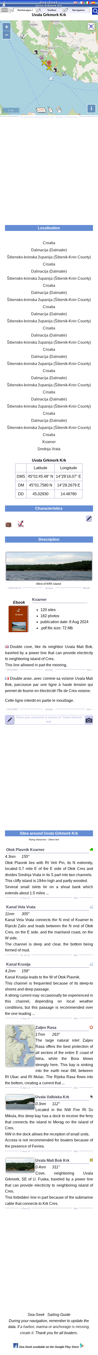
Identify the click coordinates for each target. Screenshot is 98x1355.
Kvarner (49, 442)
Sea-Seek (49, 2)
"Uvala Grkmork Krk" (49, 720)
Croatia (49, 243)
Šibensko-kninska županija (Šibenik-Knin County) (49, 257)
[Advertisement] (49, 169)
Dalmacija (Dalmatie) (49, 250)
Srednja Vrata (48, 449)
